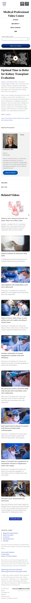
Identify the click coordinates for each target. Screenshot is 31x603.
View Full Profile (10, 172)
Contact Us (6, 537)
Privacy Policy (5, 554)
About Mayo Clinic (8, 539)
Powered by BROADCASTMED (21, 588)
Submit (27, 38)
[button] (15, 58)
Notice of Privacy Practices (9, 556)
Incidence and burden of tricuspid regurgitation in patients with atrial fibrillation (12, 355)
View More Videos (15, 519)
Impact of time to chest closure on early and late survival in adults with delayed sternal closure (14, 320)
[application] (15, 58)
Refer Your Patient (15, 46)
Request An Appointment (10, 533)
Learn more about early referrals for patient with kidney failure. (15, 119)
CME (15, 31)
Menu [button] (22, 5)
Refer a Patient (15, 27)
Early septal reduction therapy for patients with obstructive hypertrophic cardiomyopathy (14, 428)
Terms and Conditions (7, 552)
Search (27, 5)
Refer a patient (6, 114)
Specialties (15, 23)
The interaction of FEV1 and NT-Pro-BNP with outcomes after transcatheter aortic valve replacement (14, 391)
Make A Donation (8, 535)
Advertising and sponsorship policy (11, 569)
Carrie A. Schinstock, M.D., (9, 82)
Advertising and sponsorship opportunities (14, 571)
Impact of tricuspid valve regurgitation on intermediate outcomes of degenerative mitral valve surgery (14, 463)
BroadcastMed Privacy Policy (24, 590)
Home (16, 20)
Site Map (5, 541)
